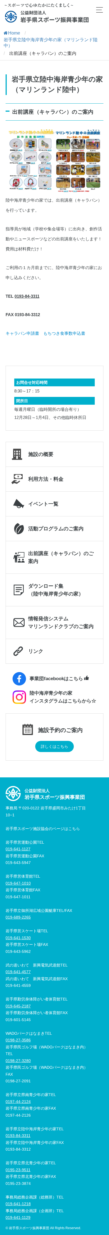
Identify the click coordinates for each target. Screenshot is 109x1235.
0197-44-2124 (18, 1101)
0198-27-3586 (18, 1040)
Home (14, 33)
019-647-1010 (18, 883)
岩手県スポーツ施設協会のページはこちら (43, 828)
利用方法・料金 (45, 479)
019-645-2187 (18, 1006)
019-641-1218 (18, 1204)
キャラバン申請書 (22, 333)
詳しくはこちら (54, 746)
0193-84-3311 (27, 296)
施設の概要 (40, 454)
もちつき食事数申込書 (64, 333)
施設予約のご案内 (60, 730)
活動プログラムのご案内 (56, 528)
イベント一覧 (43, 504)
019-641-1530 (18, 938)
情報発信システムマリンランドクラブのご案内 (61, 622)
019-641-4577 (18, 972)
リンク (35, 651)
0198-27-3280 (18, 1060)
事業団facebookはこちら (56, 678)
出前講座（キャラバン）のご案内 (61, 557)
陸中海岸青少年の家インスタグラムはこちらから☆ (63, 697)
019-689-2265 (18, 917)
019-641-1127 (18, 849)
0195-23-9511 (18, 1170)
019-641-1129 (18, 1217)
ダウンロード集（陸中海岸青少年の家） (56, 590)
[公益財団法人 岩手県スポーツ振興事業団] (47, 16)
